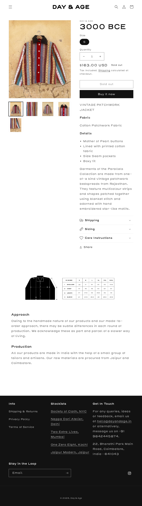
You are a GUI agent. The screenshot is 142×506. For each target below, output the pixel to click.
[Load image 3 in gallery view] (48, 109)
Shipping (104, 70)
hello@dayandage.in (114, 421)
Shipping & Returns (23, 411)
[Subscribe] (67, 473)
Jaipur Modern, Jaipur (70, 452)
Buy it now (106, 94)
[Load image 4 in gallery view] (64, 109)
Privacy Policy (19, 419)
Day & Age (76, 498)
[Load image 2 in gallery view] (32, 109)
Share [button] (88, 247)
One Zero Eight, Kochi (69, 444)
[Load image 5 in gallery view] (16, 125)
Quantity (85, 49)
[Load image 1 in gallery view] (16, 109)
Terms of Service (21, 427)
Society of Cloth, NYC (69, 411)
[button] (10, 7)
